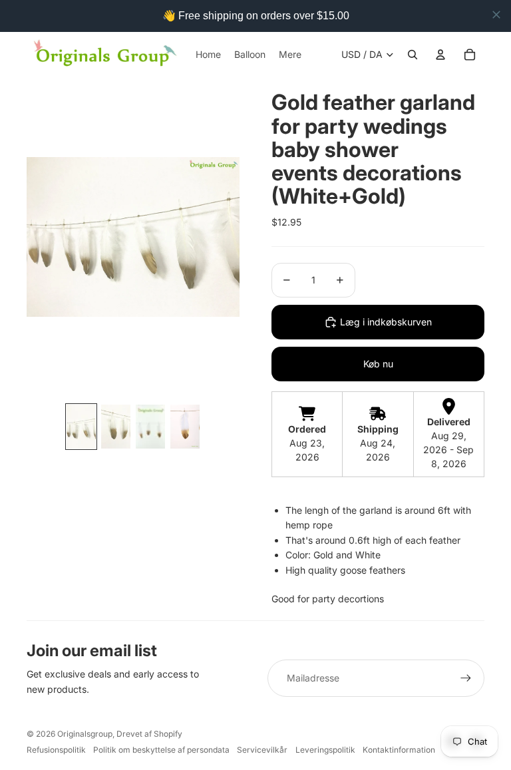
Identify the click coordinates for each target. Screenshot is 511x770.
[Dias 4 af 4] (185, 427)
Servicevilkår (262, 750)
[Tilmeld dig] (465, 678)
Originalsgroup (84, 734)
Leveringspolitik (325, 750)
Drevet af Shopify (149, 734)
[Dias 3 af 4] (150, 427)
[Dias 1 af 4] (81, 427)
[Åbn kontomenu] (440, 54)
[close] (496, 15)
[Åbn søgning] (412, 54)
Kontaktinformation (399, 750)
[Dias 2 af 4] (115, 427)
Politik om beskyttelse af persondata (161, 750)
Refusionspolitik (56, 750)
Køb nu (378, 363)
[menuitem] (290, 54)
